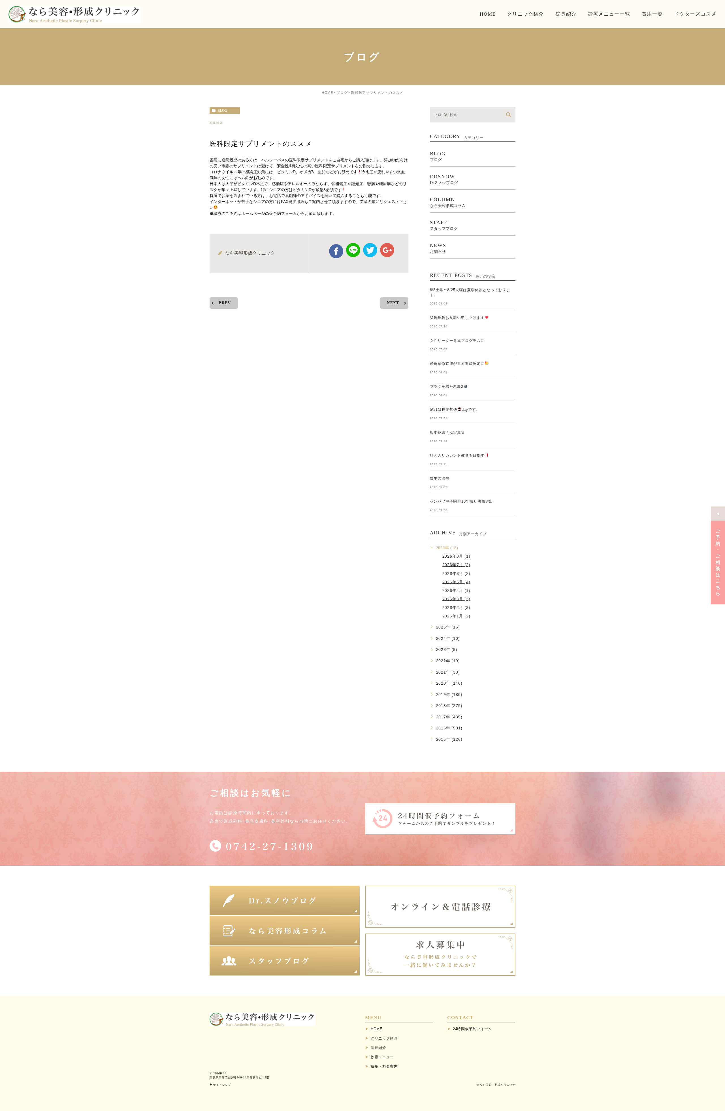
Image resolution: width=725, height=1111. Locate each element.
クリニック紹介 (384, 1038)
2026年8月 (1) (456, 556)
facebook (336, 251)
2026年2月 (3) (456, 607)
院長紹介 (378, 1048)
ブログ (342, 93)
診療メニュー (382, 1057)
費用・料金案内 (384, 1066)
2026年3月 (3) (456, 598)
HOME (327, 93)
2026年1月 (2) (456, 616)
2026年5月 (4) (456, 581)
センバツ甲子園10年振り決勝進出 (461, 501)
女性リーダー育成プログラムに (457, 340)
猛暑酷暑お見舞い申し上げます (457, 318)
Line (353, 250)
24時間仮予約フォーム (472, 1029)
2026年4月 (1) (456, 590)
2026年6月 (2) (456, 573)
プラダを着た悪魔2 (446, 386)
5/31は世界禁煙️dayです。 (455, 409)
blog (222, 111)
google (387, 250)
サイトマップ (222, 1084)
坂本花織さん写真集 (447, 432)
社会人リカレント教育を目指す (457, 455)
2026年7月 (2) (456, 564)
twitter (370, 250)
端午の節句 (439, 478)
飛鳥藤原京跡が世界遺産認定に (457, 363)
